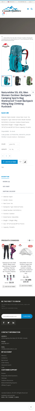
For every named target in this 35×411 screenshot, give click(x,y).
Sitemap (3, 378)
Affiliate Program (6, 385)
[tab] (5, 177)
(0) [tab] (6, 181)
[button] (28, 240)
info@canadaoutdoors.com (9, 349)
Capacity (4, 149)
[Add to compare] (25, 162)
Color (3, 144)
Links (30, 2)
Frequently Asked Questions (9, 376)
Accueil (2, 36)
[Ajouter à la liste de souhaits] (20, 162)
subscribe (26, 316)
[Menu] (28, 9)
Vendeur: (4, 137)
